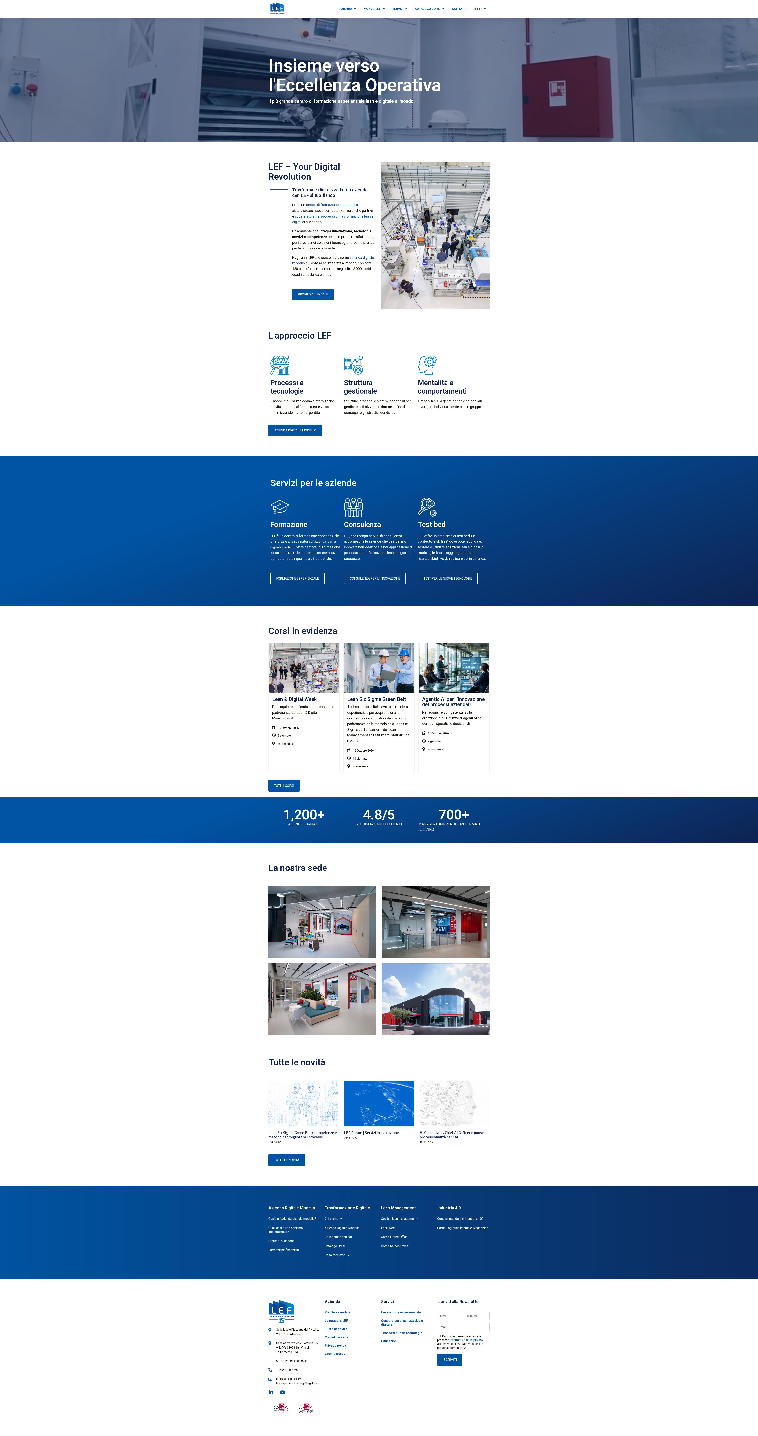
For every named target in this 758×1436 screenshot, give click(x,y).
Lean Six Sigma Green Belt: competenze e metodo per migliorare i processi (302, 1134)
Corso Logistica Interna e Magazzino (462, 1228)
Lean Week (388, 1228)
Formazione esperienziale (401, 1312)
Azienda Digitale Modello (342, 1228)
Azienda (345, 9)
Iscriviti (450, 1359)
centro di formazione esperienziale (333, 205)
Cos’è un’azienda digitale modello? (292, 1219)
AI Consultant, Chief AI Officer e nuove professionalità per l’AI (452, 1134)
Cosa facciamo (335, 1255)
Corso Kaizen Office (394, 1246)
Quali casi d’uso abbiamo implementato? (285, 1230)
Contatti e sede (337, 1337)
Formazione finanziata (283, 1250)
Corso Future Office (394, 1237)
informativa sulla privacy (466, 1340)
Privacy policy (335, 1345)
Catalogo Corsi (335, 1246)
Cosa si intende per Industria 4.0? (460, 1219)
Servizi (397, 9)
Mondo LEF (372, 9)
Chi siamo (331, 1219)
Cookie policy (335, 1354)
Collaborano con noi (338, 1237)
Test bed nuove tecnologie (401, 1333)
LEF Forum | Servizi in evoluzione (371, 1132)
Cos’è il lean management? (399, 1219)
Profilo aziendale (337, 1312)
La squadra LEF (336, 1321)
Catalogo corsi (427, 9)
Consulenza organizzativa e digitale (402, 1322)
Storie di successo (281, 1241)
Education (389, 1341)
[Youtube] (282, 1392)
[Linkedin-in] (270, 1392)
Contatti (459, 9)
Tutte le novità (336, 1329)
